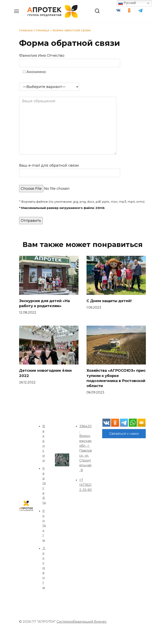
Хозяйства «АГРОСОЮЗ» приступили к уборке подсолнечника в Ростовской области (116, 378)
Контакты (44, 525)
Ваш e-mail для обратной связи (49, 165)
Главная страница (34, 30)
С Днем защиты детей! (109, 301)
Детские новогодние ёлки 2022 (45, 373)
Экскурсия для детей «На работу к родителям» (44, 303)
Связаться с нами (124, 434)
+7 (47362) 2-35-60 (85, 485)
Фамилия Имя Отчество (41, 55)
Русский (129, 3)
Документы (43, 567)
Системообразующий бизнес (82, 622)
